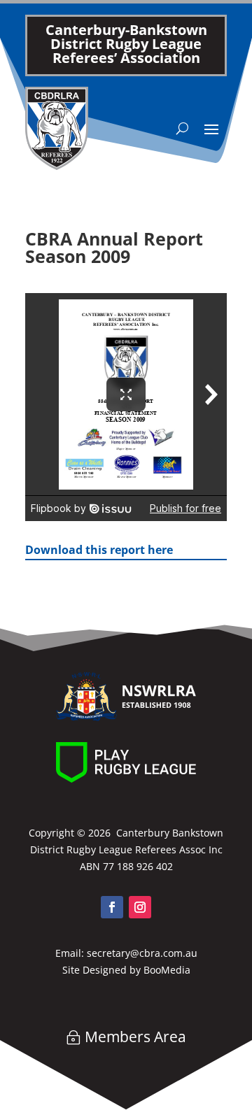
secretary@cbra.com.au (142, 953)
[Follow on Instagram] (140, 907)
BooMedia (167, 969)
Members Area (135, 1036)
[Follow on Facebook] (112, 907)
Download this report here (99, 549)
